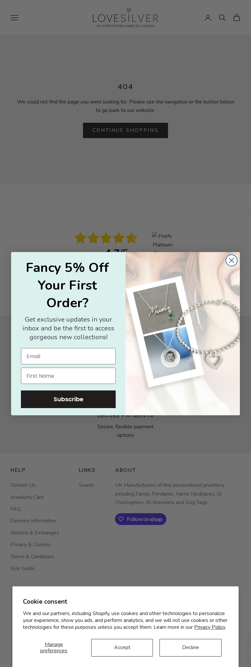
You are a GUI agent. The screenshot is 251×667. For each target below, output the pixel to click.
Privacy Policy (210, 627)
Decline (190, 647)
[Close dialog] (231, 260)
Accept (122, 647)
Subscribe (68, 399)
